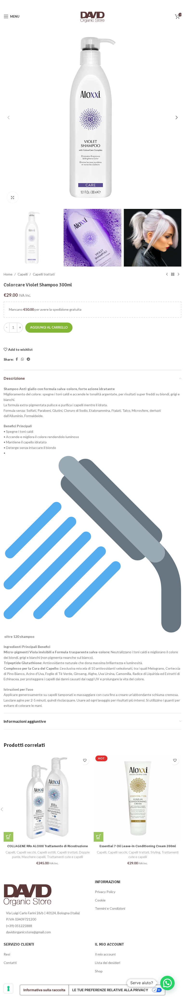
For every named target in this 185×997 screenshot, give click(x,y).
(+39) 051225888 (19, 926)
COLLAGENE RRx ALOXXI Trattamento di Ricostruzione (47, 846)
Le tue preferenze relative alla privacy (110, 990)
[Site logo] (92, 16)
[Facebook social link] (17, 359)
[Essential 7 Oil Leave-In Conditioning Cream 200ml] (137, 798)
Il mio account (105, 954)
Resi (7, 954)
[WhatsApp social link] (22, 359)
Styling (155, 852)
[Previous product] (167, 274)
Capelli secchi (26, 852)
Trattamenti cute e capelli (65, 857)
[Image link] (28, 893)
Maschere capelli (34, 857)
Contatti (10, 963)
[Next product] (178, 274)
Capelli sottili (46, 852)
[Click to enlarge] (12, 197)
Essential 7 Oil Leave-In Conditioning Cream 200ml (137, 846)
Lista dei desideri (107, 963)
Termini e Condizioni (110, 908)
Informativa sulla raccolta (44, 990)
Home (8, 274)
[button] (8, 117)
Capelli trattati (44, 274)
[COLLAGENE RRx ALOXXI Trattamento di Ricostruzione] (47, 798)
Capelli (23, 274)
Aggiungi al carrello (49, 327)
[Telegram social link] (28, 359)
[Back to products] (173, 274)
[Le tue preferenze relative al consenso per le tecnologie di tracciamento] (8, 988)
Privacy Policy (105, 892)
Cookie (100, 900)
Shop (99, 971)
